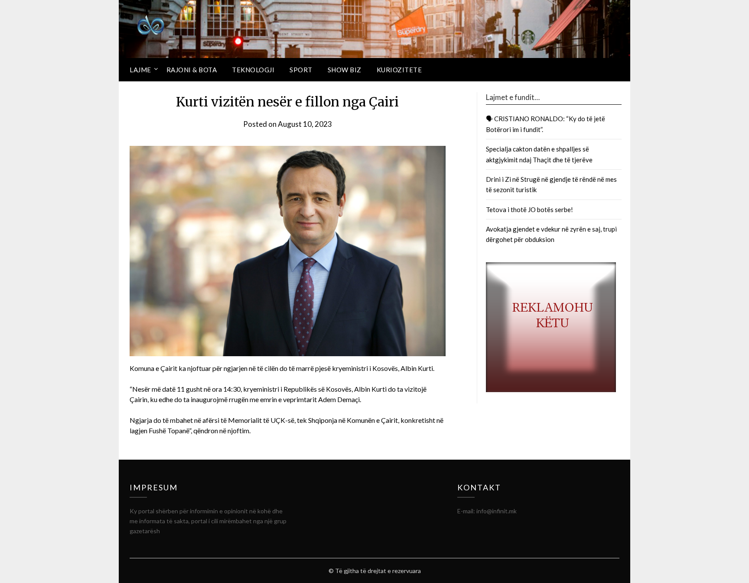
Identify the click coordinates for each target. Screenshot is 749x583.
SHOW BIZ (344, 70)
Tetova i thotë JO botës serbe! (529, 209)
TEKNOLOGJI (253, 70)
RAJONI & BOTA (191, 70)
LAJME (140, 70)
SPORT (301, 70)
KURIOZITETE (399, 70)
